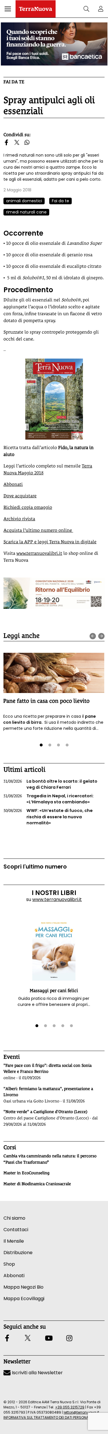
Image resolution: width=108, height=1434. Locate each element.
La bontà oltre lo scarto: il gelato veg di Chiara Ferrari (50, 784)
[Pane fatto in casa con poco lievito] (53, 673)
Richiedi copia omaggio (27, 507)
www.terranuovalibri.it (39, 553)
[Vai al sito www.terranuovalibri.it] (54, 399)
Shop (9, 1264)
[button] (8, 9)
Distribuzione (18, 1252)
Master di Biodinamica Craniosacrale (37, 1183)
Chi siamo (14, 1218)
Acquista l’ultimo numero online (38, 530)
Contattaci (15, 1229)
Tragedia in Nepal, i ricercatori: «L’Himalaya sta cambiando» (48, 799)
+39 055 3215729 (69, 1407)
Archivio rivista (19, 518)
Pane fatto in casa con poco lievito (46, 701)
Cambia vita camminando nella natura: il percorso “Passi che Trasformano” (49, 1159)
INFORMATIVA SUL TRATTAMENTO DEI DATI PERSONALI (47, 1417)
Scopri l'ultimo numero (35, 867)
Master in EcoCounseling (26, 1173)
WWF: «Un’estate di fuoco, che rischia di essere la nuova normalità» (48, 817)
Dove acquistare (20, 495)
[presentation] (92, 636)
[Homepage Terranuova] (36, 9)
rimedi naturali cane (26, 212)
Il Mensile (13, 1241)
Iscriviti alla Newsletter (37, 1372)
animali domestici (24, 201)
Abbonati (13, 484)
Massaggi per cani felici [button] (54, 990)
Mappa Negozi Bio (23, 1287)
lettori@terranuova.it (81, 1412)
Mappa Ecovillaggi (23, 1298)
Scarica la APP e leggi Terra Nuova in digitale (49, 541)
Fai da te (13, 81)
